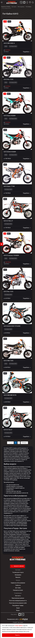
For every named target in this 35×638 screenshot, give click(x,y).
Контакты (18, 595)
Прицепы (17, 577)
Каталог (18, 570)
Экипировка (18, 575)
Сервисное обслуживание (18, 583)
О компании (18, 593)
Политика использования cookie (18, 603)
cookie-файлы (18, 625)
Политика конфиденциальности (18, 600)
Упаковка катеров (18, 590)
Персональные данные (18, 598)
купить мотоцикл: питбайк (11, 547)
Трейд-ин (18, 585)
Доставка (18, 587)
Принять (17, 635)
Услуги (18, 580)
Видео (18, 610)
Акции (18, 608)
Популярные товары (17, 605)
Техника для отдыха (18, 572)
